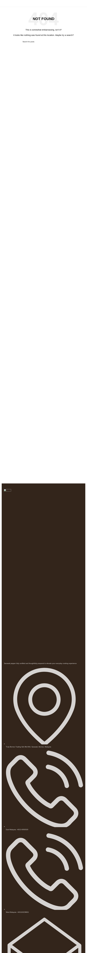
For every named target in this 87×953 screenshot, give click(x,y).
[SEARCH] (63, 41)
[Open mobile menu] (3, 3)
